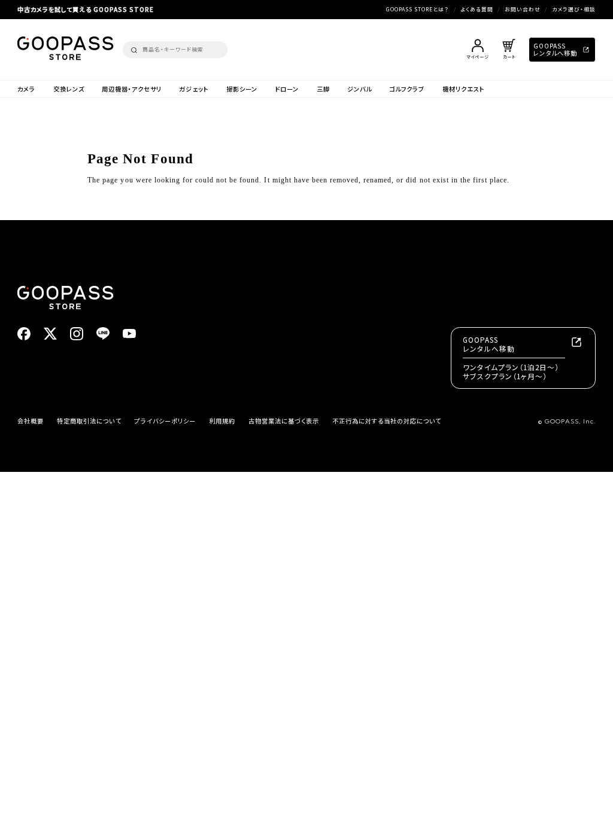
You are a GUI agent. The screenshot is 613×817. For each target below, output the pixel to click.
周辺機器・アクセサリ (132, 89)
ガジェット (193, 89)
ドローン (287, 89)
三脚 (323, 89)
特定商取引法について (89, 421)
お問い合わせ (523, 9)
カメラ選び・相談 (574, 9)
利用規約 (222, 421)
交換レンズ (68, 89)
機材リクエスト (463, 89)
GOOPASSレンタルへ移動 (555, 49)
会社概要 (30, 421)
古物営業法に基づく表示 (283, 421)
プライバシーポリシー (164, 421)
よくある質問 (476, 9)
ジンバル (359, 89)
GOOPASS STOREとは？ (417, 9)
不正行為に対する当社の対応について (386, 421)
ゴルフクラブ (406, 89)
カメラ (26, 89)
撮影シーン (241, 89)
